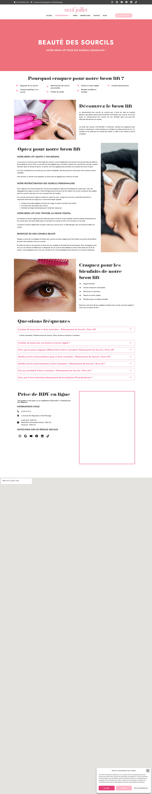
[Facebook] (36, 436)
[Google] (25, 436)
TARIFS (75, 15)
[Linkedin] (42, 436)
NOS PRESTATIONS (61, 15)
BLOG (105, 15)
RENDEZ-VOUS (85, 15)
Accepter (107, 788)
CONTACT (96, 15)
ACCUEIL (49, 15)
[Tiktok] (48, 436)
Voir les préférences (141, 788)
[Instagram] (20, 436)
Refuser (123, 788)
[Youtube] (31, 436)
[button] (148, 771)
